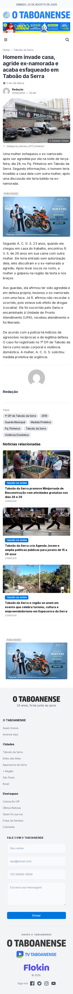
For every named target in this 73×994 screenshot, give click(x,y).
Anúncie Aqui (10, 734)
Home (6, 49)
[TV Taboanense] (36, 954)
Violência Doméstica (17, 434)
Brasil (6, 783)
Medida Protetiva (41, 422)
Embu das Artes (12, 758)
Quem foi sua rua (13, 814)
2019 (44, 415)
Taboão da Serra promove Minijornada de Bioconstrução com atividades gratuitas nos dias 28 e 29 (36, 493)
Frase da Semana (13, 820)
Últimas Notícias (12, 807)
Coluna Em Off (11, 801)
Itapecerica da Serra (15, 764)
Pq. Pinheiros (12, 428)
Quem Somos (10, 728)
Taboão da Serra (23, 49)
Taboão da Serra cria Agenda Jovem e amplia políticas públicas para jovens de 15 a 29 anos (36, 550)
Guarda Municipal (15, 422)
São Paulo (9, 777)
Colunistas (9, 826)
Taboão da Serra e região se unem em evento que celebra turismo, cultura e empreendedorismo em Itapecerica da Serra (36, 607)
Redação (17, 89)
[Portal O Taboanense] (36, 943)
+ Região (8, 771)
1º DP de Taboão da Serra (20, 415)
